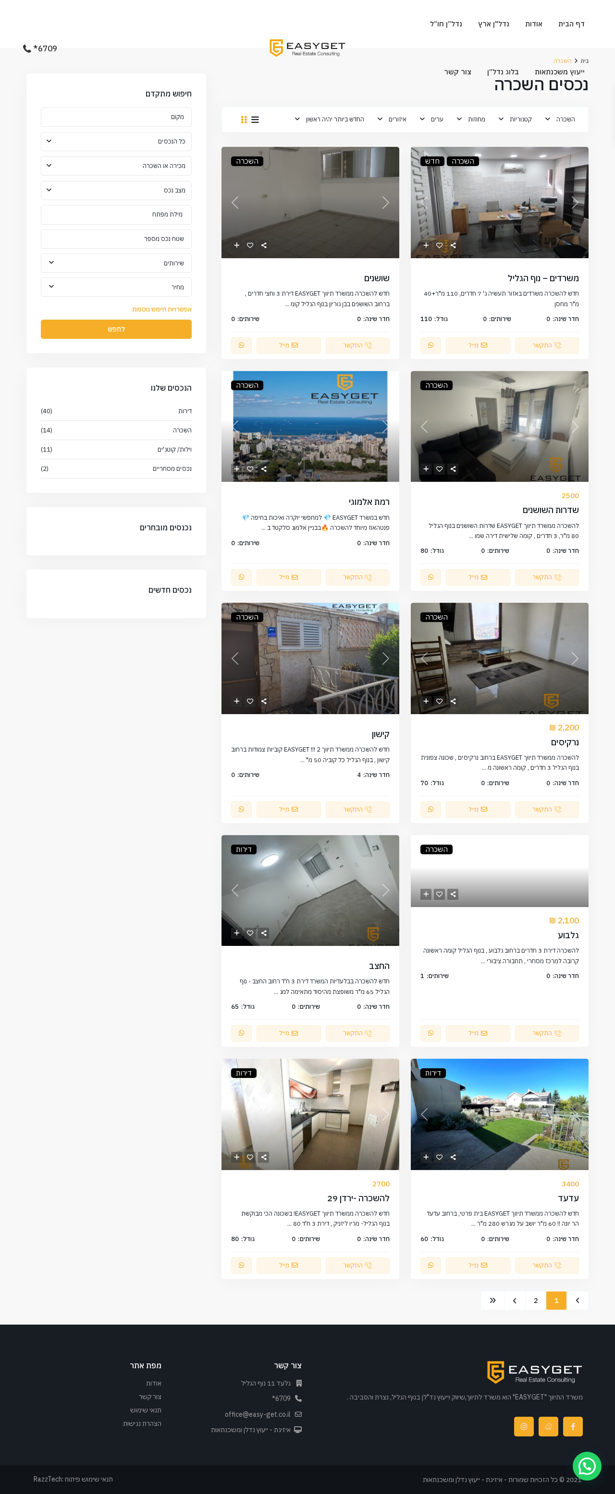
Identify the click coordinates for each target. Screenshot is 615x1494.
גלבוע (568, 935)
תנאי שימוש (145, 1410)
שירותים (174, 263)
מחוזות (476, 119)
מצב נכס (174, 190)
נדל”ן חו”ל (446, 23)
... (287, 304)
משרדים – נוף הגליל (543, 278)
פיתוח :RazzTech (57, 1479)
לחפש (116, 329)
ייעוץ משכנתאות (560, 71)
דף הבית (571, 23)
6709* (281, 1398)
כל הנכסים (171, 141)
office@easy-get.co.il (258, 1414)
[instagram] (524, 1426)
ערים (437, 119)
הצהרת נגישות (142, 1423)
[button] (587, 1466)
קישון (381, 734)
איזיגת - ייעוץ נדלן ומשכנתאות (251, 1429)
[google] (548, 1426)
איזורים (397, 119)
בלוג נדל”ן (503, 71)
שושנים (377, 278)
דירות (185, 411)
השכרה (565, 119)
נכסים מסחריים (172, 469)
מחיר (178, 287)
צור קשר (457, 71)
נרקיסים (565, 742)
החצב (379, 965)
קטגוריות (521, 119)
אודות (533, 23)
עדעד (568, 1198)
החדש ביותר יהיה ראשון (335, 119)
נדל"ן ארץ (493, 23)
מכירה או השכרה (164, 166)
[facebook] (573, 1426)
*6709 (45, 48)
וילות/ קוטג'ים (175, 449)
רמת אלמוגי (369, 501)
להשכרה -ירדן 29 (358, 1198)
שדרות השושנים (551, 509)
